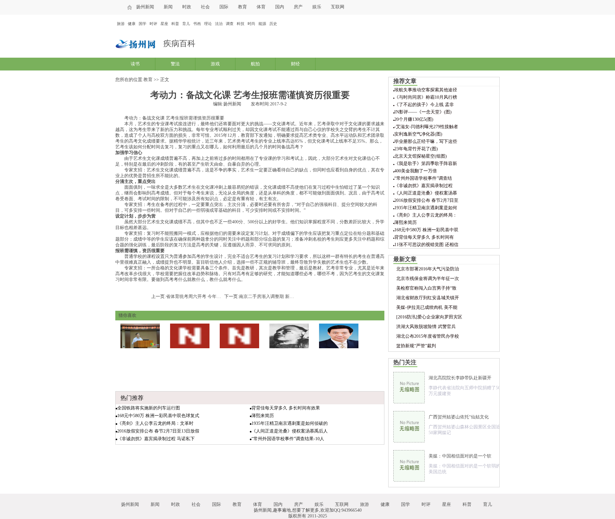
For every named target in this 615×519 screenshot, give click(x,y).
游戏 (215, 64)
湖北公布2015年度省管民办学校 (427, 336)
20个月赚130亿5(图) (413, 119)
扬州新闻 (145, 6)
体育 (261, 6)
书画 (197, 23)
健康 (131, 23)
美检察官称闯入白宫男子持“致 (426, 288)
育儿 (186, 23)
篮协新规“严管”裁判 (416, 345)
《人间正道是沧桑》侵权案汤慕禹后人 (289, 431)
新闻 (168, 6)
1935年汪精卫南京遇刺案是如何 (425, 207)
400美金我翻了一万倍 (415, 171)
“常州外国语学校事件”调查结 (423, 178)
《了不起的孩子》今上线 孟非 (424, 104)
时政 (186, 6)
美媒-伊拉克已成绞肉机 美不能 (426, 307)
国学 (142, 23)
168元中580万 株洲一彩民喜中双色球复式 (158, 415)
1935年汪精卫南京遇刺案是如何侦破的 (289, 423)
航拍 (255, 64)
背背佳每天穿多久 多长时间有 (424, 237)
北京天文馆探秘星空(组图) (420, 156)
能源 (262, 23)
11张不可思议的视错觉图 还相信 (426, 244)
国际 (223, 6)
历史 (273, 23)
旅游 (121, 23)
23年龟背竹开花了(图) (416, 148)
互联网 (337, 6)
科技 (240, 23)
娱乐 (316, 6)
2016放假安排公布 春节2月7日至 (426, 200)
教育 (242, 6)
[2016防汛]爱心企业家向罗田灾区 (429, 317)
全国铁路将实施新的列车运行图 (148, 408)
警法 (175, 64)
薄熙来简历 (262, 415)
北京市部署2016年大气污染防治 (427, 269)
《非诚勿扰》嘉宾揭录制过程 (423, 185)
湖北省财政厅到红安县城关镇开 (427, 297)
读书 (135, 64)
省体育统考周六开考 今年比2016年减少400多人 (212, 296)
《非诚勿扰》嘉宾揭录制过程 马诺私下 (156, 438)
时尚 (251, 23)
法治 (219, 23)
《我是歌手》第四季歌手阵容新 (425, 163)
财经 (295, 64)
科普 (175, 23)
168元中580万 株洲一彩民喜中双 (426, 229)
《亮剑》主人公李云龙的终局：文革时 (155, 423)
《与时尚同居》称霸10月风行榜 (425, 97)
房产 (298, 6)
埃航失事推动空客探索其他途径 (425, 89)
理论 (208, 23)
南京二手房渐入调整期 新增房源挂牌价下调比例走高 (291, 296)
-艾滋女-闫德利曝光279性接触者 (426, 126)
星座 (164, 23)
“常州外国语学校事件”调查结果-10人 (287, 438)
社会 (205, 6)
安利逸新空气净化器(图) (418, 134)
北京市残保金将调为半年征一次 (427, 278)
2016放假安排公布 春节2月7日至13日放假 (158, 431)
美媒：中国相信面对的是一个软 (460, 456)
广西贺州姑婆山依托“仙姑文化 (459, 417)
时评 (153, 23)
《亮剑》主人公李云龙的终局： (425, 215)
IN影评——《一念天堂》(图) (423, 112)
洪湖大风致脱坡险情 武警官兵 (426, 326)
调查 (230, 23)
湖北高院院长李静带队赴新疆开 (460, 377)
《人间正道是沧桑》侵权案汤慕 (425, 193)
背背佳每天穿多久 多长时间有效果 (285, 408)
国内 (279, 6)
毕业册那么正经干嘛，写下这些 (425, 141)
